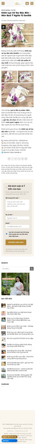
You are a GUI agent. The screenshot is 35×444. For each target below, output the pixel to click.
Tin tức (13, 10)
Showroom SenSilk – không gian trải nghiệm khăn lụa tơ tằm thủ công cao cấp (19, 376)
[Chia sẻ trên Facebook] (12, 158)
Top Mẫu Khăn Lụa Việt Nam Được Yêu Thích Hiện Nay (19, 313)
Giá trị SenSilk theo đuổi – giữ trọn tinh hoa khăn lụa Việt (20, 363)
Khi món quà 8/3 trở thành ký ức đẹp (20, 338)
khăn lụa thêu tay (6, 169)
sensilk (8, 173)
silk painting (13, 173)
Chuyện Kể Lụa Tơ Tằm (21, 431)
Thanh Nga (22, 20)
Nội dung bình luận (13, 198)
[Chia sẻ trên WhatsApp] (9, 158)
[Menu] (3, 3)
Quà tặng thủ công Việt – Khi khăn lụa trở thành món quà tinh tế (19, 351)
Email (8, 223)
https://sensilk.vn (15, 152)
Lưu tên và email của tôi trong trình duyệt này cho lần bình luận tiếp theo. (19, 234)
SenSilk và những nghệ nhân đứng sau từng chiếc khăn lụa (19, 345)
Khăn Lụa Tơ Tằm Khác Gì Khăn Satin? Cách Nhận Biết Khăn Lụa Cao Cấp (18, 320)
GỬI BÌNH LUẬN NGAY (16, 242)
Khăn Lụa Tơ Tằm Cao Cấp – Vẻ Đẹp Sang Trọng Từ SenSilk (20, 327)
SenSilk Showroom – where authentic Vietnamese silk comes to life (20, 369)
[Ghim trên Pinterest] (22, 158)
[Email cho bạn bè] (19, 158)
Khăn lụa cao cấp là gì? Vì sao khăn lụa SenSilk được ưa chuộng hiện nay (20, 333)
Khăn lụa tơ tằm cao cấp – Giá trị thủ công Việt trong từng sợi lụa (20, 357)
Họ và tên (9, 215)
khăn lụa (18, 167)
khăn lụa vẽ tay (25, 171)
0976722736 (10, 431)
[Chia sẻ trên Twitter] (15, 158)
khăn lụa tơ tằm (17, 169)
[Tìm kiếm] (32, 3)
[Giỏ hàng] (27, 3)
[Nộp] (32, 268)
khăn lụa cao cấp (27, 167)
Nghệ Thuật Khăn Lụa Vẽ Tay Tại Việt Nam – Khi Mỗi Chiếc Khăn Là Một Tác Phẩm (20, 306)
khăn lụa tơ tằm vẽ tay (14, 171)
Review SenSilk (5, 10)
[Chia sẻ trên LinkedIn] (25, 158)
